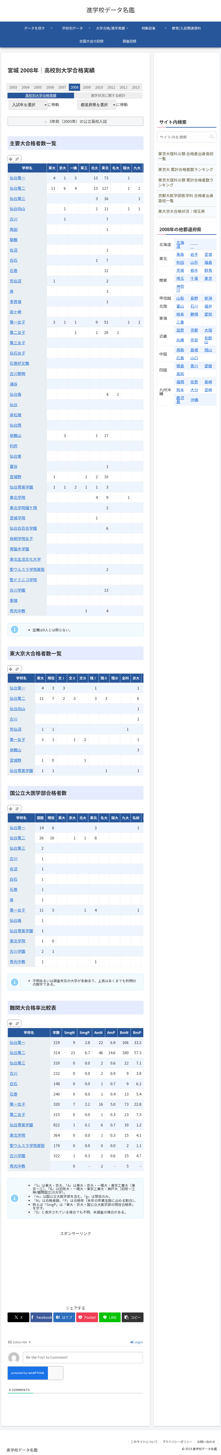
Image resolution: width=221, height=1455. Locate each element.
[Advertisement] (76, 1267)
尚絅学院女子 (21, 538)
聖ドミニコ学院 (23, 579)
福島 (208, 262)
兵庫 (180, 340)
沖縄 (194, 399)
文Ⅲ (82, 677)
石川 (194, 306)
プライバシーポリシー (177, 1441)
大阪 (208, 330)
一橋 (73, 167)
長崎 (208, 381)
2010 (99, 87)
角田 (13, 229)
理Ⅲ (114, 677)
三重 (180, 322)
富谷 (13, 466)
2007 (62, 87)
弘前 (136, 817)
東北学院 (17, 497)
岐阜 (180, 314)
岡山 (208, 350)
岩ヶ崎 (15, 311)
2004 (25, 87)
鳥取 (180, 350)
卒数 (56, 1032)
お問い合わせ (206, 1441)
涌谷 (13, 384)
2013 (136, 87)
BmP (137, 1032)
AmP (111, 1032)
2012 (123, 87)
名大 (115, 167)
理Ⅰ (93, 677)
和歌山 (208, 340)
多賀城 (15, 301)
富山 (180, 306)
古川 (13, 219)
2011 (111, 87)
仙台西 (15, 425)
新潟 (208, 298)
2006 (50, 87)
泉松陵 (15, 414)
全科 (125, 677)
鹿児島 (180, 399)
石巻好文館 (19, 363)
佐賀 (194, 381)
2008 (74, 87)
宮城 (208, 254)
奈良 (194, 340)
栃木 (194, 270)
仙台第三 (17, 198)
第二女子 (17, 332)
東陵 (13, 600)
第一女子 (17, 322)
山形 (194, 262)
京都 (194, 330)
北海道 (180, 244)
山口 (194, 358)
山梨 (180, 298)
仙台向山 (17, 208)
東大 (52, 167)
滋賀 (180, 330)
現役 (50, 677)
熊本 (180, 389)
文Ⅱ (72, 677)
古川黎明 (17, 373)
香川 (194, 365)
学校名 (27, 167)
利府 (13, 445)
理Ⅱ (104, 677)
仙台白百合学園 (23, 528)
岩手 (194, 254)
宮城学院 (17, 518)
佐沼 (13, 250)
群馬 (208, 270)
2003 (13, 87)
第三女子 (17, 342)
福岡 (180, 381)
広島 (180, 358)
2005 (38, 87)
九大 (137, 167)
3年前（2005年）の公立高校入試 (78, 121)
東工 (84, 167)
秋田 (180, 262)
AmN (98, 1032)
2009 (87, 87)
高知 (180, 373)
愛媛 (208, 365)
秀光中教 (17, 610)
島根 (194, 350)
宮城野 (15, 476)
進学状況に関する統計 (108, 95)
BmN (124, 1032)
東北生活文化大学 (25, 559)
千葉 (194, 278)
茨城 (180, 270)
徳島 (180, 365)
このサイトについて (144, 1441)
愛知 (208, 314)
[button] (133, 1317)
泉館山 (15, 435)
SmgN (69, 1032)
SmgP (85, 1032)
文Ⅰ (61, 677)
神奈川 (180, 288)
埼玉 (180, 278)
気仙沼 (15, 281)
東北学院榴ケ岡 (23, 507)
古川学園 (17, 590)
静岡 (194, 314)
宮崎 (208, 389)
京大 (62, 167)
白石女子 (17, 353)
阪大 (126, 167)
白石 (13, 260)
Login (138, 1342)
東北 (105, 167)
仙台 (13, 404)
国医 (40, 817)
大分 (194, 389)
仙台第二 (17, 188)
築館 (13, 239)
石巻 (13, 270)
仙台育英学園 (21, 487)
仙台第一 (17, 177)
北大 (94, 167)
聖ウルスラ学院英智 (27, 569)
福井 (208, 306)
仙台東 (15, 456)
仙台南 (15, 394)
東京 (208, 278)
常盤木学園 (19, 549)
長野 (194, 298)
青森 (180, 254)
